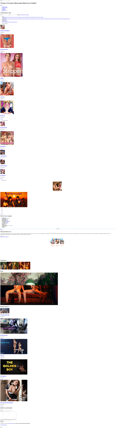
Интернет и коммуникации (14, 18)
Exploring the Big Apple (4, 314)
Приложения (4, 18)
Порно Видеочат (4, 6)
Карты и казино (15, 17)
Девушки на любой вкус (5, 30)
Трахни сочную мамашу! (57, 191)
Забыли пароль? (22, 14)
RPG (29, 17)
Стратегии (41, 17)
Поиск (3, 10)
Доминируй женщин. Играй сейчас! (52, 245)
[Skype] (61, 239)
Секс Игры (4, 9)
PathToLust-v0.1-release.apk (4, 236)
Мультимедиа (28, 18)
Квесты (35, 17)
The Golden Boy (3, 376)
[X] (56, 239)
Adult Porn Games (4, 7)
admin (5, 217)
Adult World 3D (3, 155)
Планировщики (32, 18)
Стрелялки (38, 17)
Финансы (68, 18)
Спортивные (26, 17)
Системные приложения (59, 18)
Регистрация (27, 14)
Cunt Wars (2, 96)
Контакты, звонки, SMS (22, 18)
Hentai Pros (2, 115)
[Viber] (58, 239)
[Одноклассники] (53, 239)
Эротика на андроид (10, 423)
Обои (6, 20)
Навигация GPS (37, 18)
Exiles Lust (2, 355)
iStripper (2, 78)
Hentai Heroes (3, 146)
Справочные (65, 18)
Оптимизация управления (44, 18)
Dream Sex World (3, 127)
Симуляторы (32, 17)
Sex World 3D (3, 175)
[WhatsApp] (60, 239)
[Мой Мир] (55, 239)
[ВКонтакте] (52, 239)
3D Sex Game (8, 17)
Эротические (4, 17)
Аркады (23, 17)
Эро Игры (3, 8)
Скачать (1, 52)
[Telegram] (62, 239)
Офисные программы (51, 18)
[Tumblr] (57, 239)
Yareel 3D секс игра (4, 49)
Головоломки (20, 17)
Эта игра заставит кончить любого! (57, 245)
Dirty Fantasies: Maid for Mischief (6, 402)
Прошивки (8, 18)
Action (11, 17)
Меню (1, 5)
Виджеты (3, 20)
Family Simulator (3, 165)
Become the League (3, 335)
